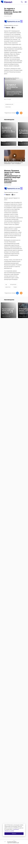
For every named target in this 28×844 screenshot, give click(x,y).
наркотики (7, 287)
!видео (15, 287)
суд (6, 284)
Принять (14, 833)
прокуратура (13, 284)
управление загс (9, 104)
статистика (8, 107)
